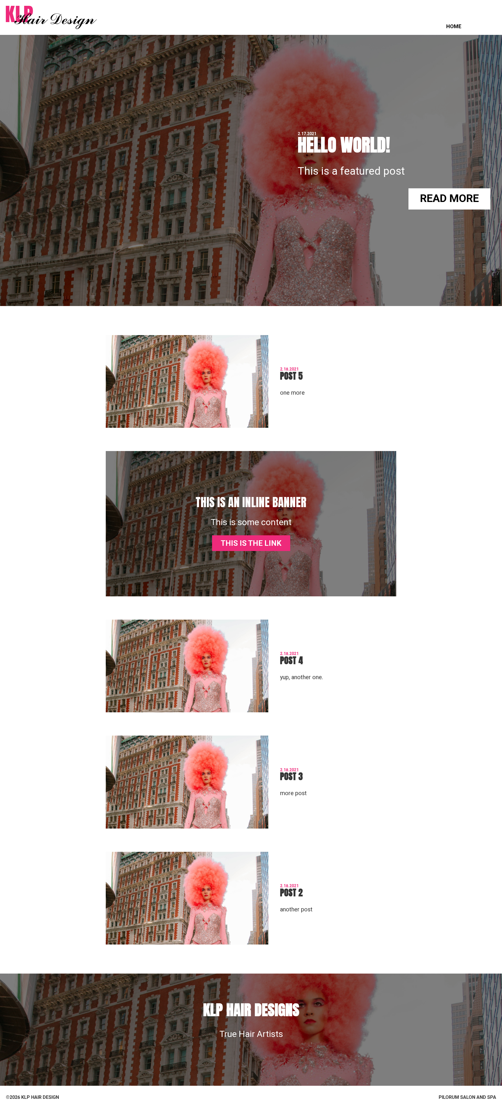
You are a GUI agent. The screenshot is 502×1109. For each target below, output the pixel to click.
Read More (449, 198)
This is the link (251, 543)
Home (453, 26)
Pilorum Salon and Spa (467, 1097)
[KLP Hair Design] (51, 17)
